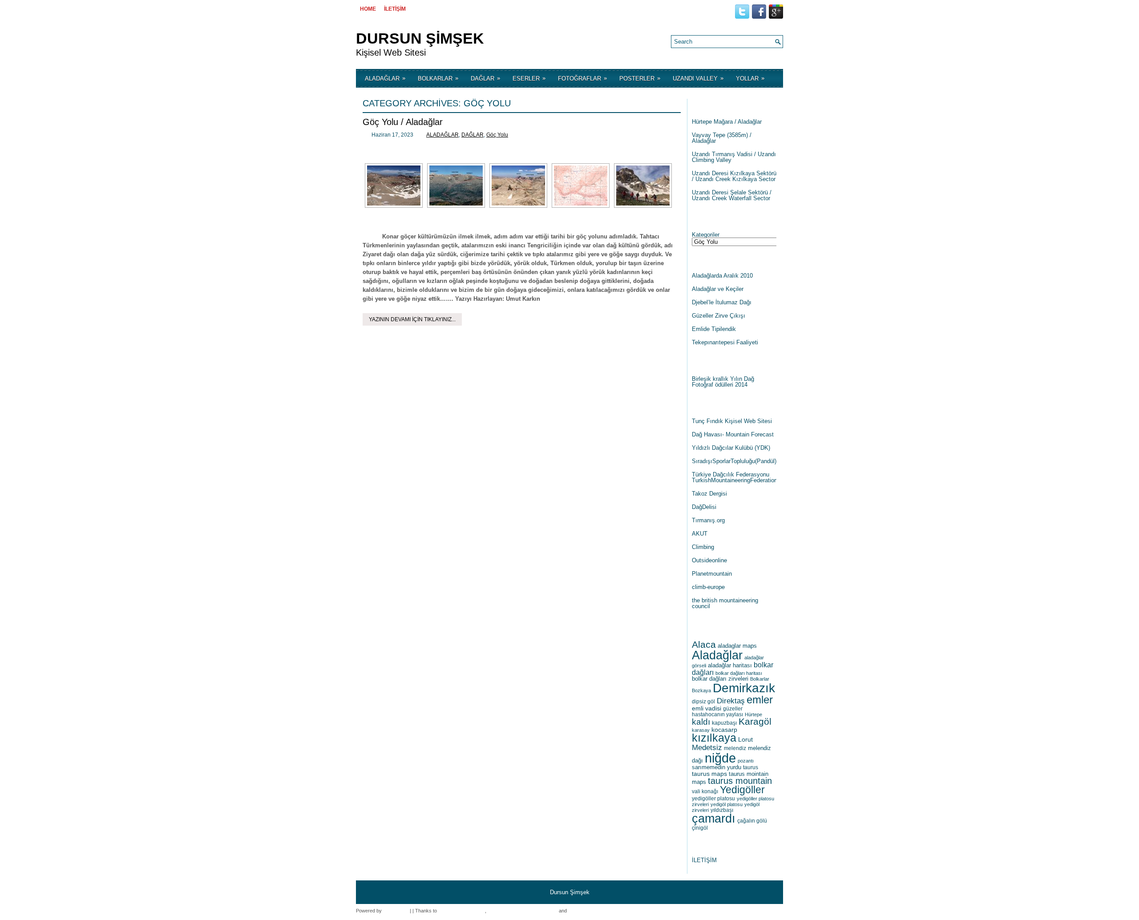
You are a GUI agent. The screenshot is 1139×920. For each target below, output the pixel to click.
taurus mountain (740, 781)
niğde (720, 758)
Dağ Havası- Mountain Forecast (733, 434)
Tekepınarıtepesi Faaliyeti (725, 342)
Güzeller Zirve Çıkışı (718, 315)
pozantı (746, 760)
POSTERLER (639, 78)
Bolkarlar (759, 679)
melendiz (735, 748)
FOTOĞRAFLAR (582, 78)
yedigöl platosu (727, 804)
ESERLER (529, 78)
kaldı (701, 721)
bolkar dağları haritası (738, 673)
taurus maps (709, 773)
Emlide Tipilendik (714, 329)
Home (368, 9)
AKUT (699, 533)
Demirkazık (744, 688)
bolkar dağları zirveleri (720, 678)
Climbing (703, 547)
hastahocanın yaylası (717, 714)
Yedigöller (742, 789)
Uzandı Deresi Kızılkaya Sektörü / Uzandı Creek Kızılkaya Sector (734, 176)
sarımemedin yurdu (716, 767)
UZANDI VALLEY (698, 78)
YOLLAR (750, 78)
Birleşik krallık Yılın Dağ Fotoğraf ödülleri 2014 (723, 381)
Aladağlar (717, 655)
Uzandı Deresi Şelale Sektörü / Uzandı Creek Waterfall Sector (731, 195)
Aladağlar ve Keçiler (717, 289)
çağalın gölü (752, 821)
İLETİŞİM (395, 9)
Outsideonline (709, 560)
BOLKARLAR (438, 78)
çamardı (713, 818)
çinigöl (700, 828)
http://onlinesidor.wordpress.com (522, 910)
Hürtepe (753, 714)
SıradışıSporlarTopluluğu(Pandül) (734, 461)
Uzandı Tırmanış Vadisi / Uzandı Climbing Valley (734, 157)
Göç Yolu (497, 135)
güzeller (733, 709)
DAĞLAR (485, 78)
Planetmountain (712, 573)
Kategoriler (705, 234)
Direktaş (731, 701)
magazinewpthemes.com (595, 910)
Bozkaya (701, 690)
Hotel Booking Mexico (461, 910)
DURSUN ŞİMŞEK (420, 38)
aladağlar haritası (730, 665)
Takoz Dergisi (709, 493)
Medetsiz (707, 747)
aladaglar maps (737, 645)
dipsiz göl (703, 701)
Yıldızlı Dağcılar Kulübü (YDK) (731, 447)
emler (760, 700)
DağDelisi (704, 507)
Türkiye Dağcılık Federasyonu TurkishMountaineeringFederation (734, 477)
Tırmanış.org (708, 520)
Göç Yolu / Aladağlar (403, 122)
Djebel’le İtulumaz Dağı (721, 302)
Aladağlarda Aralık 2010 (722, 275)
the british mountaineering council (725, 603)
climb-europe (708, 587)
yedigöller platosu (713, 798)
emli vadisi (706, 708)
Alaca (704, 644)
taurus (750, 767)
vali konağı (705, 791)
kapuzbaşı (724, 723)
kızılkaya (714, 738)
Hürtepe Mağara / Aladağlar (727, 121)
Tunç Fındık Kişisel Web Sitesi (732, 421)
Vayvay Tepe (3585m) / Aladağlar (721, 138)
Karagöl (755, 721)
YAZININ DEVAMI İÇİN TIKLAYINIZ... (412, 319)
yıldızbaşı (722, 810)
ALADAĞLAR (385, 78)
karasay (701, 730)
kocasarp (724, 729)
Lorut (745, 739)
